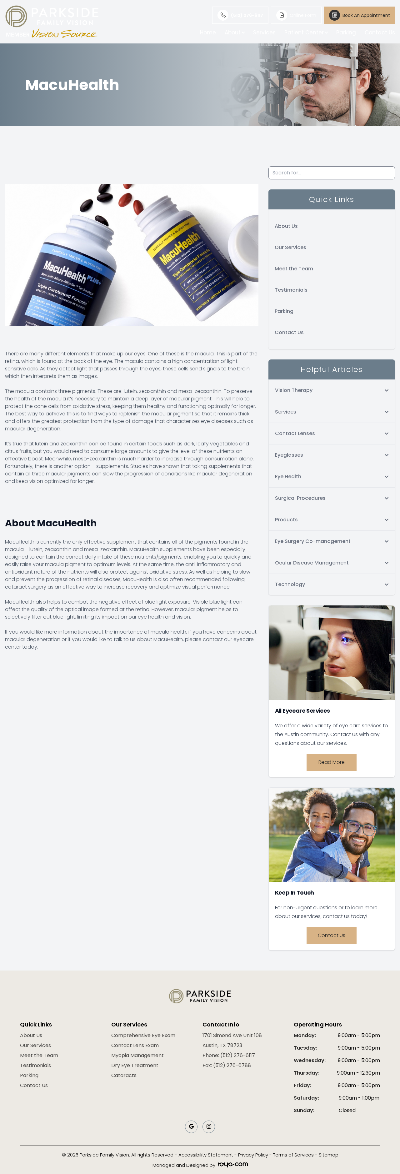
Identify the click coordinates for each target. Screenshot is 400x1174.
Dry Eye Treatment (134, 1065)
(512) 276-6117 (247, 15)
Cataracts (124, 1075)
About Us (286, 226)
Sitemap (328, 1154)
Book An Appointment (366, 15)
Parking (346, 32)
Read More (331, 762)
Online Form (303, 15)
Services (264, 32)
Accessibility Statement (205, 1154)
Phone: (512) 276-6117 (228, 1055)
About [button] (233, 32)
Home (208, 32)
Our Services (290, 247)
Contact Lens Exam (135, 1045)
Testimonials (291, 290)
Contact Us (380, 32)
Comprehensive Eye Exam (143, 1035)
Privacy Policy (253, 1154)
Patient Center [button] (304, 32)
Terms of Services (293, 1154)
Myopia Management (137, 1055)
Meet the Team (294, 268)
